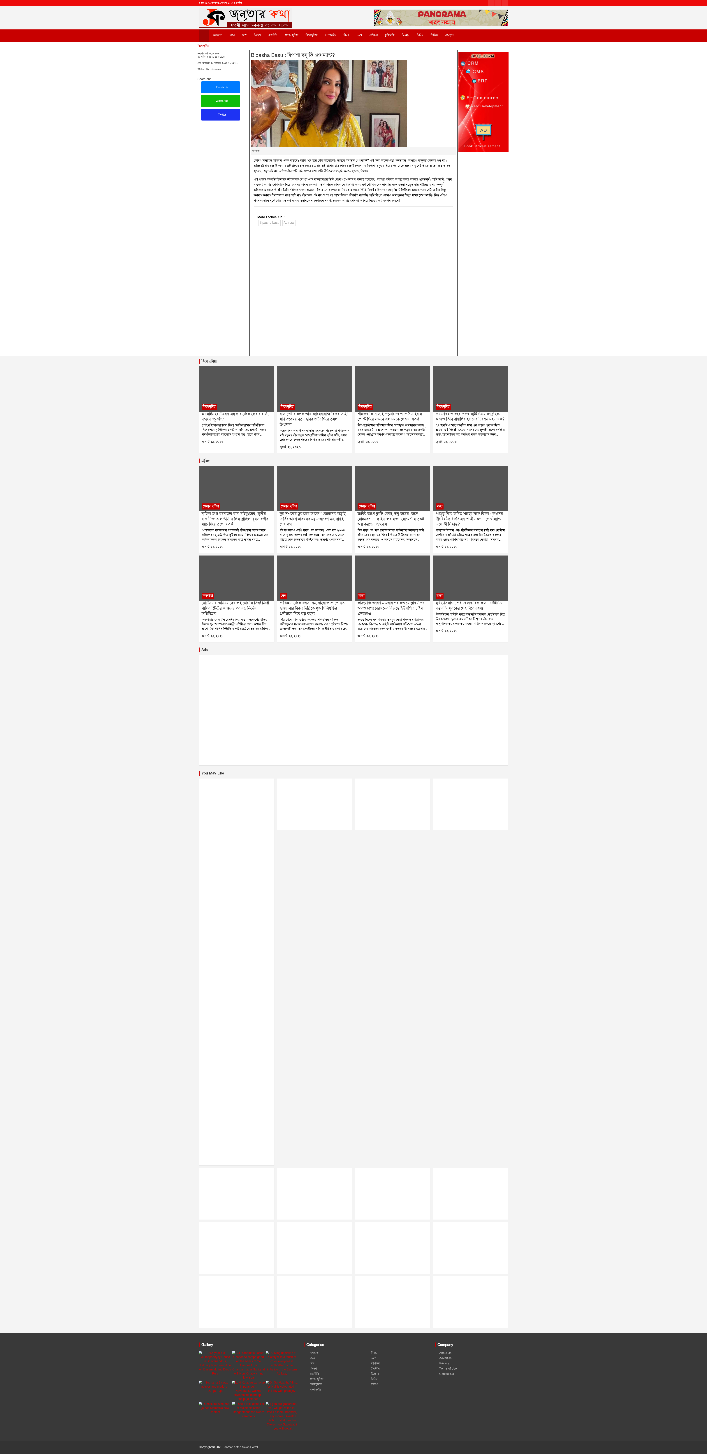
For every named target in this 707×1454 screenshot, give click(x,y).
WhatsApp (221, 101)
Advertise (445, 1358)
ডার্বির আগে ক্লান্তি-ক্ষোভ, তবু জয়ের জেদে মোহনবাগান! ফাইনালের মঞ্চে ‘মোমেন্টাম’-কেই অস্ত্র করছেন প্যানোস (391, 519)
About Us (445, 1353)
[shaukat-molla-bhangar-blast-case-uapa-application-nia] (392, 578)
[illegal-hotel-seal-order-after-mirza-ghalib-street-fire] (237, 578)
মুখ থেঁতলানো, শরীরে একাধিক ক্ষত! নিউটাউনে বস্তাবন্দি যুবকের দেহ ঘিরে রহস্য (469, 605)
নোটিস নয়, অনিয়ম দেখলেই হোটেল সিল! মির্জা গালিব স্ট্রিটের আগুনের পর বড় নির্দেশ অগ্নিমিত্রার (235, 608)
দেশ (244, 35)
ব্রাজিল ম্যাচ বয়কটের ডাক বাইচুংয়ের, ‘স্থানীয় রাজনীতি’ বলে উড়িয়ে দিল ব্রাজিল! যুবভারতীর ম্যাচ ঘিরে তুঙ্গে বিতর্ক (235, 519)
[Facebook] (491, 3)
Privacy (444, 1363)
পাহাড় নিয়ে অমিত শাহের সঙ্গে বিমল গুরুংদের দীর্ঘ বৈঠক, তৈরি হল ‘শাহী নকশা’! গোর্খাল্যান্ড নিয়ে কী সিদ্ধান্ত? (469, 519)
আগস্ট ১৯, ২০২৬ (212, 442)
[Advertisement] (223, 148)
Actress (289, 223)
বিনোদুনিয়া (311, 35)
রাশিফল (373, 35)
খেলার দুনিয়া (291, 35)
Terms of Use (448, 1369)
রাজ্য (232, 35)
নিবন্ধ (346, 35)
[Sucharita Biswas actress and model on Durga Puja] (215, 1387)
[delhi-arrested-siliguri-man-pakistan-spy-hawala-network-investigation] (314, 578)
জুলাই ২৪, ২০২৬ (368, 442)
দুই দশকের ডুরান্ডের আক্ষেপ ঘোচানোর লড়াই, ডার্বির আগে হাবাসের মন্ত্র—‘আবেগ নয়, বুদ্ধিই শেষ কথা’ (313, 519)
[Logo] (245, 12)
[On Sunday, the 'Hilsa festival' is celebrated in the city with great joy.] (282, 1387)
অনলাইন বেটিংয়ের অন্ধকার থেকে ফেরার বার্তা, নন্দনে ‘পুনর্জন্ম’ (235, 416)
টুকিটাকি (389, 35)
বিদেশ (257, 35)
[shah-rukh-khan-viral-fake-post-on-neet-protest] (392, 389)
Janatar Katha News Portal (240, 1447)
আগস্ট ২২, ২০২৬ (212, 547)
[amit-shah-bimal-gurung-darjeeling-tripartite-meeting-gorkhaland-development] (470, 489)
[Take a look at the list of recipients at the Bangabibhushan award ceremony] (248, 1410)
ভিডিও (434, 35)
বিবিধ (420, 35)
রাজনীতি (272, 35)
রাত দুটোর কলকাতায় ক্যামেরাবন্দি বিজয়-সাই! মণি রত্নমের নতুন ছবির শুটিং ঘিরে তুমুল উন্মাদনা (314, 419)
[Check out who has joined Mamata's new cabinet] (215, 1408)
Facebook (221, 87)
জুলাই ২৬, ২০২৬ (290, 447)
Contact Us (446, 1374)
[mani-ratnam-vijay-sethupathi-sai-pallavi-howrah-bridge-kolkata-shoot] (314, 389)
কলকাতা (217, 35)
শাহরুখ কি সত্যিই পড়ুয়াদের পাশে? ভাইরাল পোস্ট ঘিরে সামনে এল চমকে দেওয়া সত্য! (390, 416)
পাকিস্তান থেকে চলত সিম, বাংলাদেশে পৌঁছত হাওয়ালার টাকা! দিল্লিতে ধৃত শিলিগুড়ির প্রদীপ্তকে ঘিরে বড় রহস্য (312, 608)
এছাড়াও (449, 35)
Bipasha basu (269, 223)
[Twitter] (498, 3)
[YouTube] (505, 3)
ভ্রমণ (359, 35)
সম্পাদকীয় (330, 35)
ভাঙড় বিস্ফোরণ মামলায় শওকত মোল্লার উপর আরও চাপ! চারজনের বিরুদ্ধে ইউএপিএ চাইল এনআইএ (391, 608)
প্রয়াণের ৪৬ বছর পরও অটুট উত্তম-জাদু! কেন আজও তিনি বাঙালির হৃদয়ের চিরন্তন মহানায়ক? (470, 416)
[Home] (204, 35)
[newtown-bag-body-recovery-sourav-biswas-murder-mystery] (470, 578)
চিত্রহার (405, 35)
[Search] (466, 35)
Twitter (221, 114)
